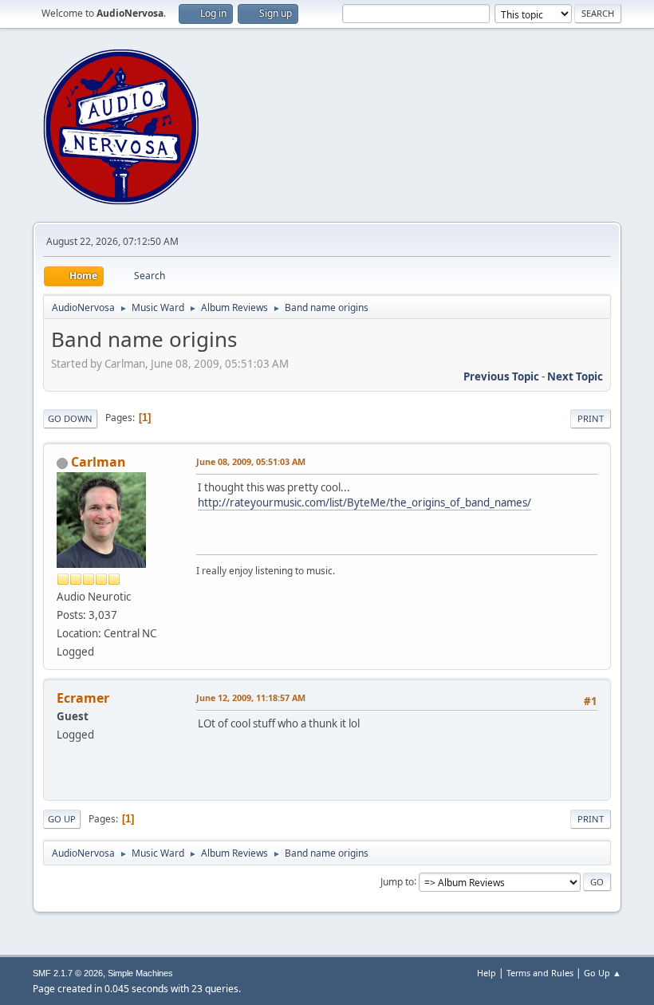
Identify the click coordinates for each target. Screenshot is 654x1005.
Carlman (98, 462)
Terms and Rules (539, 973)
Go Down (70, 418)
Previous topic (501, 376)
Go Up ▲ (602, 973)
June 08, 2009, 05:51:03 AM (250, 461)
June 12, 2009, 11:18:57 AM (250, 698)
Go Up (62, 819)
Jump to (397, 881)
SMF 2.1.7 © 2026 (68, 973)
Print (590, 418)
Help (486, 973)
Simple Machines (140, 973)
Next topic (575, 376)
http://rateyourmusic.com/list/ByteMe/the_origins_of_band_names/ (364, 502)
